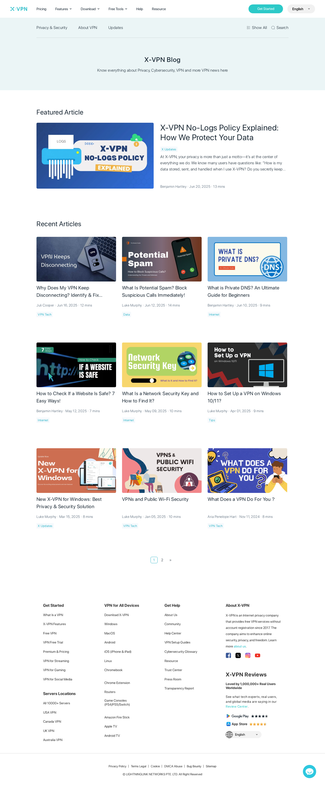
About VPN (87, 27)
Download (88, 9)
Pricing (41, 9)
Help (139, 9)
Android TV (112, 736)
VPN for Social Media (57, 679)
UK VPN (48, 731)
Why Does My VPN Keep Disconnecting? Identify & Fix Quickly (67, 292)
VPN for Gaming (54, 670)
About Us (170, 615)
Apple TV (110, 726)
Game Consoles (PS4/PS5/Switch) (117, 703)
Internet (214, 314)
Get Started (265, 9)
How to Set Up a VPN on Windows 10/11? (244, 397)
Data (126, 314)
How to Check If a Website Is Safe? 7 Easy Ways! (75, 397)
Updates (115, 27)
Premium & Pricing (56, 652)
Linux (108, 661)
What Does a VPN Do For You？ (242, 499)
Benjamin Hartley (173, 186)
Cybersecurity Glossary (180, 652)
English (297, 9)
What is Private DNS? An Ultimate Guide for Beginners (243, 291)
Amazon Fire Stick (117, 717)
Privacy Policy (117, 766)
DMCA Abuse (173, 766)
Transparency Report (179, 688)
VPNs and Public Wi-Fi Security (155, 499)
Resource (159, 9)
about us (240, 646)
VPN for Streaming (56, 661)
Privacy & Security (51, 27)
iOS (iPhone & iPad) (118, 652)
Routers (109, 692)
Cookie (155, 766)
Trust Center (173, 670)
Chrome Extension (117, 683)
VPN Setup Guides (177, 642)
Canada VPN (52, 722)
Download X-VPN (116, 615)
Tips (212, 420)
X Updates (169, 149)
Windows (110, 624)
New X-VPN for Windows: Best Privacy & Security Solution (69, 502)
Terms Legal (138, 766)
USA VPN (49, 712)
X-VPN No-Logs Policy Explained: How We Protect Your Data (219, 132)
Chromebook (113, 670)
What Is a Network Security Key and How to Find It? (160, 397)
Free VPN (49, 633)
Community (172, 624)
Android (109, 642)
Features (61, 9)
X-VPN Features (54, 624)
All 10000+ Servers (56, 703)
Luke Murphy (132, 305)
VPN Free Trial (53, 642)
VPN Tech (44, 314)
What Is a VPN (53, 615)
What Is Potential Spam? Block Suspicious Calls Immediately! (154, 291)
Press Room (172, 679)
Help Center (172, 633)
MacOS (109, 633)
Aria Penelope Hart (222, 517)
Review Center (237, 706)
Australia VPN (52, 740)
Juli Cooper (45, 305)
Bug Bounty (194, 766)
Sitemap (211, 766)
